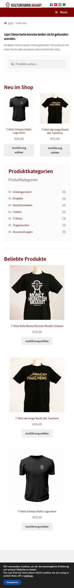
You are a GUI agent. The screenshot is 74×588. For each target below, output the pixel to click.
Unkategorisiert (22, 192)
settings (28, 575)
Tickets (17, 212)
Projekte (18, 198)
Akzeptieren (12, 582)
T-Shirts (17, 218)
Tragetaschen (21, 225)
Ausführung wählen (19, 150)
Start (10, 23)
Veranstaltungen (23, 232)
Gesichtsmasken (22, 205)
